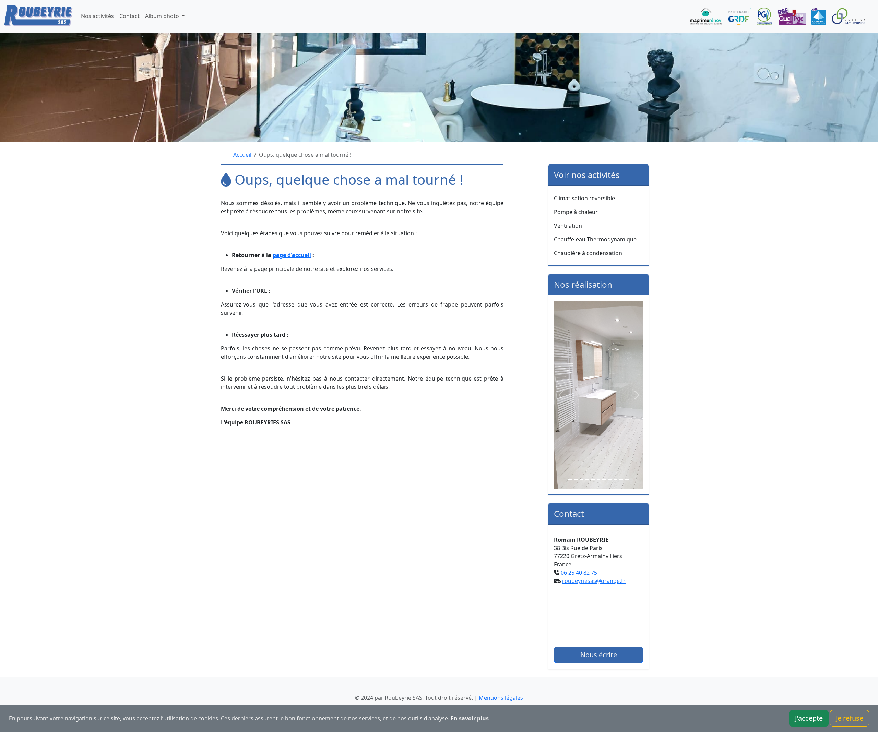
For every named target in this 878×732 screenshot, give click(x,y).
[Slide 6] (599, 479)
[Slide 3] (581, 479)
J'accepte (809, 718)
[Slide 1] (570, 479)
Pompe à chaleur (576, 212)
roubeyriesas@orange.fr (594, 581)
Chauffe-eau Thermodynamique (595, 239)
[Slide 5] (593, 479)
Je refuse (849, 718)
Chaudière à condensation (588, 253)
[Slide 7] (604, 479)
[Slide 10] (621, 479)
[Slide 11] (627, 479)
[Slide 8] (610, 479)
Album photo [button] (162, 16)
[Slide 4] (587, 479)
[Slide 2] (576, 479)
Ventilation (568, 225)
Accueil (242, 154)
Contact (129, 16)
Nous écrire (598, 654)
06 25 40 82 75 (579, 572)
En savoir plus (470, 718)
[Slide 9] (615, 479)
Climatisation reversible (584, 198)
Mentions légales (501, 697)
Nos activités (97, 16)
